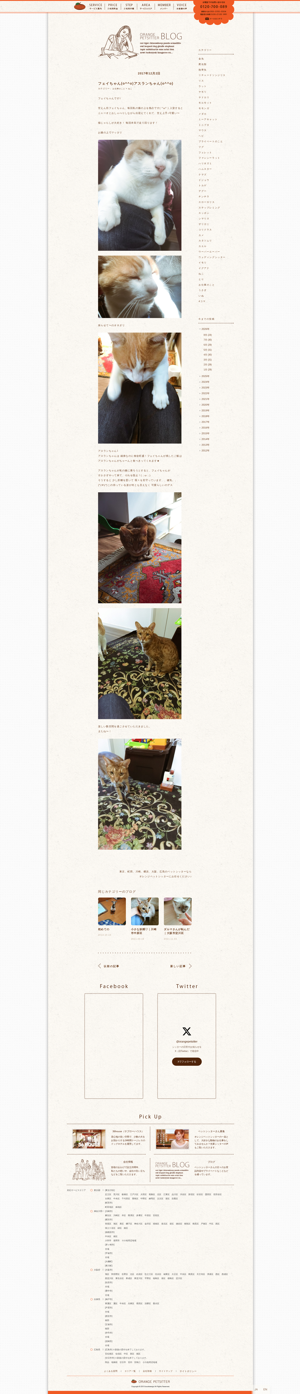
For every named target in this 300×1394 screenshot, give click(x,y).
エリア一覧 (130, 1371)
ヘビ (201, 136)
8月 (207, 335)
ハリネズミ (205, 163)
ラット (203, 86)
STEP (129, 6)
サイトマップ (166, 1371)
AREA (146, 6)
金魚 (201, 58)
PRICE (112, 6)
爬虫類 (203, 64)
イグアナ (204, 268)
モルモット (205, 102)
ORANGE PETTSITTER (80, 6)
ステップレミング (209, 207)
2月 (207, 364)
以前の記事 (111, 966)
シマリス (204, 218)
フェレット (205, 152)
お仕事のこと (118, 89)
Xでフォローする (187, 1061)
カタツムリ (205, 240)
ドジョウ (204, 180)
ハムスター (205, 169)
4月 (207, 354)
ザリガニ (204, 224)
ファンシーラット (209, 158)
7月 (207, 339)
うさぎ (203, 290)
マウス (203, 130)
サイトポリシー (188, 1371)
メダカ (203, 114)
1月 (207, 369)
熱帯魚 (203, 69)
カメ (201, 235)
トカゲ (203, 185)
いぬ (201, 295)
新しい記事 (178, 966)
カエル (203, 246)
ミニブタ (204, 125)
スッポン (204, 213)
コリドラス (205, 229)
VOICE (182, 6)
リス (201, 80)
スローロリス (207, 202)
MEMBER (164, 6)
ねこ (130, 89)
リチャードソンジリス (212, 75)
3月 (207, 359)
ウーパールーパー (209, 251)
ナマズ (203, 174)
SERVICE (95, 6)
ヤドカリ (204, 97)
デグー (203, 191)
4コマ (202, 301)
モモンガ (204, 108)
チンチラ (204, 196)
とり (201, 279)
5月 (207, 350)
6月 (207, 345)
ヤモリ (203, 92)
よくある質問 (111, 1371)
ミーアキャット (208, 119)
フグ (201, 147)
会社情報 (147, 1371)
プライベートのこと (211, 141)
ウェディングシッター (212, 257)
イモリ (203, 262)
